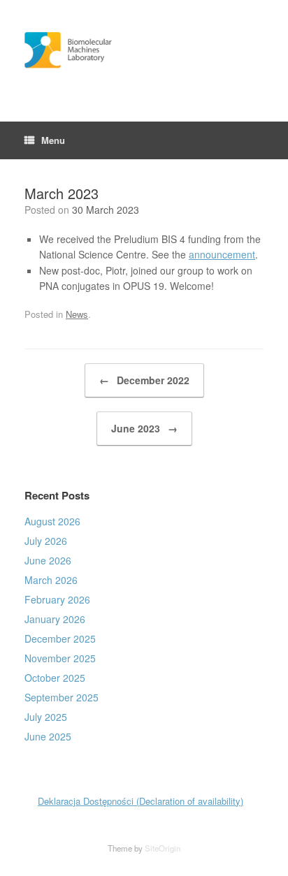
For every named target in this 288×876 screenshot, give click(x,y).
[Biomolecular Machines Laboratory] (144, 50)
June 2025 (47, 736)
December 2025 (60, 638)
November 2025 (60, 658)
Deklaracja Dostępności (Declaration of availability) (140, 801)
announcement (222, 254)
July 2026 (45, 541)
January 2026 (54, 619)
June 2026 (47, 560)
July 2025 (45, 717)
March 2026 (51, 580)
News (77, 314)
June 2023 (144, 428)
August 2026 (52, 521)
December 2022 (144, 380)
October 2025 (54, 678)
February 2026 (57, 599)
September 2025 (61, 697)
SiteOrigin (162, 848)
